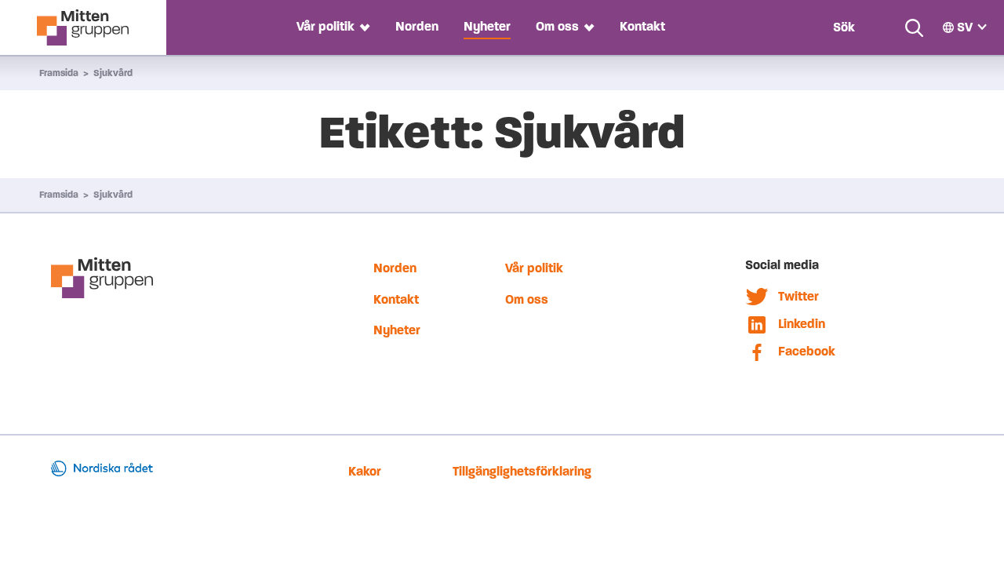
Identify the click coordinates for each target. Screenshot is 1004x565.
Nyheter (487, 26)
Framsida (58, 72)
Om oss (557, 26)
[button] (362, 27)
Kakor (364, 471)
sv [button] (965, 27)
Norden (416, 26)
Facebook (806, 351)
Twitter (798, 296)
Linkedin (801, 323)
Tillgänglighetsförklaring (522, 471)
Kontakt (642, 26)
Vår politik (325, 26)
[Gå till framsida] (82, 27)
